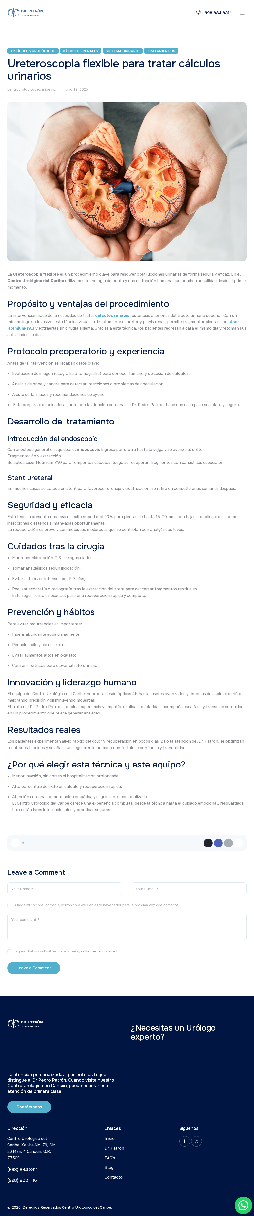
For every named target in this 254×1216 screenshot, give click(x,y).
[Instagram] (196, 1141)
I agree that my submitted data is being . (65, 951)
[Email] (228, 843)
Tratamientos (161, 51)
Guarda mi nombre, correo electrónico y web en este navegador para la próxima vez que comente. (96, 905)
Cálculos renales (80, 51)
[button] (243, 12)
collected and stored (99, 951)
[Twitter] (208, 843)
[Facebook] (218, 843)
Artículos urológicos (33, 51)
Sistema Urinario (123, 51)
